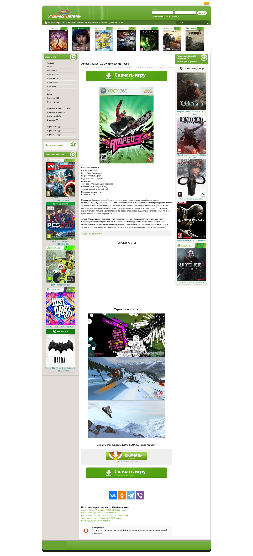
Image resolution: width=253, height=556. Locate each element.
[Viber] (140, 495)
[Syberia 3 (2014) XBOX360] (191, 196)
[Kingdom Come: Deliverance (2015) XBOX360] (191, 110)
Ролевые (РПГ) (53, 98)
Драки (49, 94)
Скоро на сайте (54, 102)
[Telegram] (131, 495)
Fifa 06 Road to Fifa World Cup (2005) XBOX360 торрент (105, 515)
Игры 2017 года (54, 135)
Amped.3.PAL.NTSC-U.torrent (126, 455)
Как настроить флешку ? (187, 61)
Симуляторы (52, 78)
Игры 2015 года (54, 127)
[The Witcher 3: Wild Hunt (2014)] (191, 280)
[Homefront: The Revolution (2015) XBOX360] (191, 153)
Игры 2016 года (54, 131)
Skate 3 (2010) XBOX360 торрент (95, 521)
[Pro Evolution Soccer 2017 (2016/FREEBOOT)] (60, 239)
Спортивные (52, 82)
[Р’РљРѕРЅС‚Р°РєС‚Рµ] (113, 495)
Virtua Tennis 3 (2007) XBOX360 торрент (98, 513)
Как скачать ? (183, 59)
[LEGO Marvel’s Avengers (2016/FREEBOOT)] (60, 196)
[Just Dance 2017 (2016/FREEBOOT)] (60, 324)
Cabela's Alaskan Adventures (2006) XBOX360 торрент (104, 510)
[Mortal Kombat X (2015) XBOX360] (191, 238)
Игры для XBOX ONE (56, 112)
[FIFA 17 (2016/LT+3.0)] (60, 283)
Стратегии (51, 86)
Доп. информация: (93, 233)
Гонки (49, 67)
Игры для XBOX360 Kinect (58, 108)
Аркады (50, 63)
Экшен (50, 90)
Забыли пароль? (171, 17)
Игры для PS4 (53, 120)
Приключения (53, 75)
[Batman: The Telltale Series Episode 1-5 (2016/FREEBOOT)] (60, 366)
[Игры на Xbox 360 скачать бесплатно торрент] (64, 14)
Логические (52, 71)
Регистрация (157, 17)
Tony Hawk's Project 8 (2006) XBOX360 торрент (101, 518)
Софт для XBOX (54, 116)
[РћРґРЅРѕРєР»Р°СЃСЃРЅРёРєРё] (122, 495)
